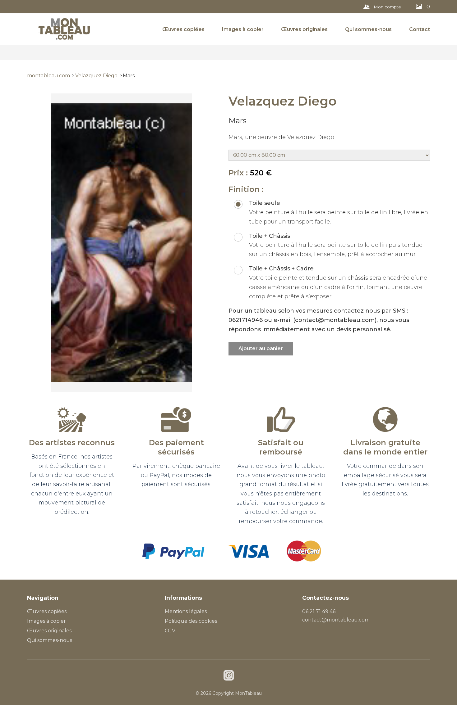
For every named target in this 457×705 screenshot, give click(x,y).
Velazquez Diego (96, 76)
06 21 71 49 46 (318, 611)
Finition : (246, 189)
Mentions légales (186, 611)
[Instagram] (228, 676)
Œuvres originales (304, 29)
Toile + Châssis (269, 236)
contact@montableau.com (336, 620)
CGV (170, 631)
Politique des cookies (191, 621)
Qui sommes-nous (368, 29)
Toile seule (264, 203)
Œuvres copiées (183, 29)
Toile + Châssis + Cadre (281, 268)
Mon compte (387, 6)
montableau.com (48, 76)
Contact (419, 29)
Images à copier (243, 29)
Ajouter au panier (260, 348)
